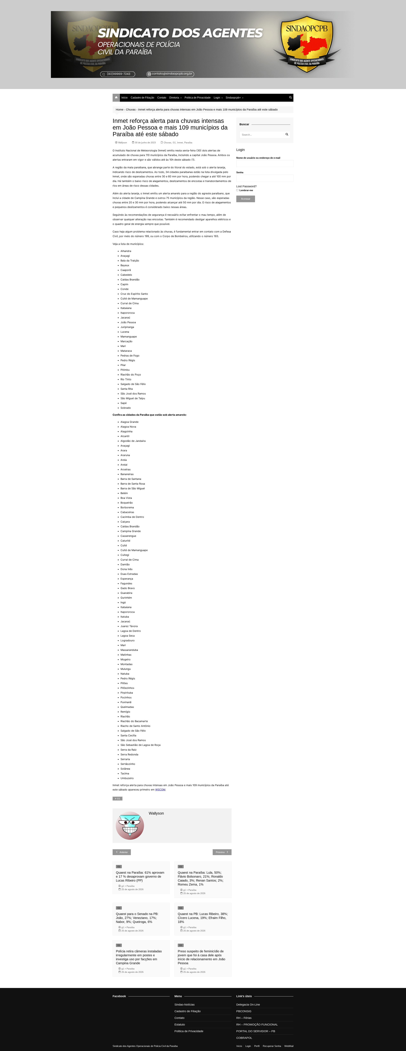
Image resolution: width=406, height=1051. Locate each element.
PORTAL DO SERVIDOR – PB (255, 1031)
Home (119, 109)
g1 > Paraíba (127, 886)
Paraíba (188, 142)
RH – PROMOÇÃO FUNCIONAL (257, 1024)
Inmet (180, 142)
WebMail (288, 1046)
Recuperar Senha (272, 1046)
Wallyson (122, 142)
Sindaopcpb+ (233, 97)
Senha (239, 172)
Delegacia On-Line (248, 1004)
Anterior (124, 852)
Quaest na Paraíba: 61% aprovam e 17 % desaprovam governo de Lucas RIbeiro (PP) (140, 876)
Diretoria (174, 97)
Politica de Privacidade (198, 97)
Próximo (220, 852)
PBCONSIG (243, 1011)
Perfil (256, 1046)
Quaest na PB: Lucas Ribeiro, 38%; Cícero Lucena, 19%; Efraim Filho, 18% (203, 918)
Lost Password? (246, 186)
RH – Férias (244, 1017)
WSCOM (160, 789)
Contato (161, 97)
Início (124, 97)
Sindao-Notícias (184, 1004)
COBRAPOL (244, 1037)
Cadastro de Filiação (142, 97)
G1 (174, 142)
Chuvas (131, 109)
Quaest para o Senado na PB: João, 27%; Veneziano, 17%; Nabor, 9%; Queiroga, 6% (137, 918)
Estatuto (179, 1024)
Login (217, 97)
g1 (118, 798)
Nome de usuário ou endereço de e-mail (258, 157)
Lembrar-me (246, 190)
